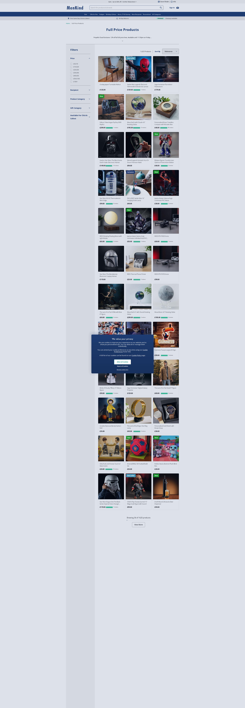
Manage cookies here (122, 369)
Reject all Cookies (122, 366)
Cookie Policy (136, 355)
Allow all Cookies (122, 362)
